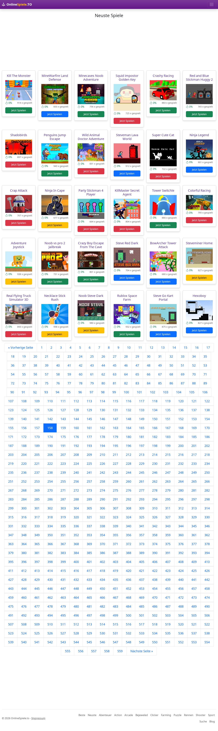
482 (102, 606)
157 (37, 428)
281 (194, 490)
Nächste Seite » (141, 651)
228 (128, 463)
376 (181, 544)
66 (148, 374)
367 (63, 544)
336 (76, 526)
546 (102, 642)
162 (102, 428)
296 (181, 499)
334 (50, 526)
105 (191, 392)
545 (89, 642)
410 (207, 562)
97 (91, 392)
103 (165, 392)
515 (115, 624)
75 (46, 383)
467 (115, 597)
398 (50, 562)
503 (167, 615)
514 (102, 624)
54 (12, 374)
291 (115, 499)
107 (10, 401)
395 (10, 562)
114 (102, 401)
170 (207, 428)
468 (128, 597)
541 (37, 642)
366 (50, 544)
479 (63, 606)
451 (115, 588)
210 (102, 454)
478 (50, 606)
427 (10, 579)
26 (103, 356)
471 (167, 597)
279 (167, 490)
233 (194, 463)
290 (102, 499)
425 (194, 571)
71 (205, 374)
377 (194, 544)
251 (10, 481)
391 (167, 553)
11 (140, 347)
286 (50, 499)
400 (76, 562)
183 (167, 437)
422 (154, 571)
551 (167, 642)
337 (89, 526)
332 (23, 526)
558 (106, 651)
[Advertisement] (109, 44)
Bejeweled (141, 715)
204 (23, 454)
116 (128, 401)
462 (50, 597)
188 (23, 446)
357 (141, 535)
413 (37, 571)
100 (126, 392)
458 (207, 588)
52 (194, 365)
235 (10, 472)
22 (58, 356)
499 (115, 615)
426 (207, 571)
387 (115, 553)
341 (141, 526)
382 (50, 553)
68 (171, 374)
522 (207, 624)
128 (76, 410)
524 (23, 633)
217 (194, 454)
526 (50, 633)
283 (10, 499)
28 (126, 356)
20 (35, 356)
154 (207, 419)
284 (23, 499)
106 (204, 392)
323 (115, 517)
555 (67, 651)
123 (10, 410)
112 (76, 401)
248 (181, 472)
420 (128, 571)
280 (181, 490)
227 (115, 463)
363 (10, 544)
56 (35, 374)
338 (102, 526)
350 (50, 535)
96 (80, 392)
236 (23, 472)
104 (178, 392)
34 (194, 356)
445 (37, 588)
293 (141, 499)
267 (10, 490)
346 (207, 526)
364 (23, 544)
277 (141, 490)
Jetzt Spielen (18, 110)
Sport (211, 715)
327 (167, 517)
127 (63, 410)
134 (154, 410)
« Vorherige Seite (20, 347)
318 (50, 517)
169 (194, 428)
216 (181, 454)
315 (10, 517)
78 (80, 383)
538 (207, 633)
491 (10, 615)
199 (167, 446)
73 (24, 383)
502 (154, 615)
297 (194, 499)
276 (128, 490)
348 (23, 535)
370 (102, 544)
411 (10, 571)
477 (37, 606)
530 (102, 633)
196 (128, 446)
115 (115, 401)
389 (141, 553)
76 (58, 383)
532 (128, 633)
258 (102, 481)
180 (128, 437)
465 (89, 597)
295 (167, 499)
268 (23, 490)
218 (207, 454)
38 (35, 365)
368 (76, 544)
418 (102, 571)
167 (167, 428)
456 (181, 588)
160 (76, 428)
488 (181, 606)
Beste (82, 715)
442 (207, 579)
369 (89, 544)
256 (76, 481)
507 (10, 624)
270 (50, 490)
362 (207, 535)
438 (154, 579)
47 (137, 365)
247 (167, 472)
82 (126, 383)
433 (89, 579)
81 (114, 383)
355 (115, 535)
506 (207, 615)
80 (103, 383)
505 (194, 615)
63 (114, 374)
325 (141, 517)
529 (89, 633)
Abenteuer (105, 715)
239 (63, 472)
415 (63, 571)
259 (115, 481)
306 (102, 508)
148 (128, 419)
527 (63, 633)
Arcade (128, 715)
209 (89, 454)
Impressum (38, 718)
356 (128, 535)
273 (89, 490)
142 (50, 419)
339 (115, 526)
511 (63, 624)
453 (141, 588)
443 (10, 588)
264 (181, 481)
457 (194, 588)
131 (115, 410)
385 (89, 553)
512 (76, 624)
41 (69, 365)
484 (128, 606)
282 (207, 490)
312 (181, 508)
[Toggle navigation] (211, 4)
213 (141, 454)
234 (207, 463)
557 (93, 651)
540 (23, 642)
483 (115, 606)
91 (23, 392)
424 (181, 571)
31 (160, 356)
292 (128, 499)
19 (24, 356)
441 (194, 579)
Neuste (92, 715)
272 (76, 490)
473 (194, 597)
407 (167, 562)
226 (102, 463)
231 (167, 463)
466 (102, 597)
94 (57, 392)
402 (102, 562)
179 (115, 437)
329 (194, 517)
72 (12, 383)
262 (154, 481)
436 (128, 579)
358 (154, 535)
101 (139, 392)
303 (63, 508)
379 (10, 553)
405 (141, 562)
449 (89, 588)
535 (167, 633)
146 (102, 419)
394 (207, 553)
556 (80, 651)
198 (154, 446)
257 (89, 481)
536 (181, 633)
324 (128, 517)
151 (167, 419)
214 (154, 454)
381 (37, 553)
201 (194, 446)
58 (58, 374)
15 (185, 347)
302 (50, 508)
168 (181, 428)
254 (50, 481)
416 (76, 571)
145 (89, 419)
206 (50, 454)
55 (24, 374)
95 (69, 392)
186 (207, 437)
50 (171, 365)
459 (10, 597)
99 (114, 392)
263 (167, 481)
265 (194, 481)
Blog (212, 721)
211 (115, 454)
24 (80, 356)
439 (167, 579)
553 (194, 642)
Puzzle (177, 715)
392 (181, 553)
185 (194, 437)
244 (128, 472)
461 (37, 597)
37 (24, 365)
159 (63, 428)
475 (10, 606)
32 (171, 356)
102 (152, 392)
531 (115, 633)
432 (76, 579)
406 (154, 562)
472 (181, 597)
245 (141, 472)
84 (148, 383)
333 (37, 526)
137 (194, 410)
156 (23, 428)
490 (207, 606)
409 (194, 562)
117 (141, 401)
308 (128, 508)
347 (10, 535)
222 (50, 463)
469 (141, 597)
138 (207, 410)
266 (207, 481)
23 (69, 356)
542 (50, 642)
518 (154, 624)
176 (76, 437)
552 (181, 642)
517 (141, 624)
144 (76, 419)
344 (181, 526)
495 (63, 615)
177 (89, 437)
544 (76, 642)
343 (167, 526)
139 (10, 419)
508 (23, 624)
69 (182, 374)
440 (181, 579)
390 (154, 553)
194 (102, 446)
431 (63, 579)
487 (167, 606)
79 (92, 383)
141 (37, 419)
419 (115, 571)
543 (63, 642)
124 (23, 410)
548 (128, 642)
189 (37, 446)
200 (181, 446)
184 (181, 437)
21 (46, 356)
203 (10, 454)
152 (181, 419)
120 (181, 401)
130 (102, 410)
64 (126, 374)
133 (141, 410)
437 (141, 579)
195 (115, 446)
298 (207, 499)
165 (141, 428)
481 (89, 606)
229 (141, 463)
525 (37, 633)
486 (154, 606)
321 (89, 517)
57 (46, 374)
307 (115, 508)
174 (50, 437)
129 (89, 410)
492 (23, 615)
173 (37, 437)
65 (137, 374)
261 (141, 481)
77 (69, 383)
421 (141, 571)
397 (37, 562)
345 (194, 526)
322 (102, 517)
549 (141, 642)
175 (63, 437)
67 (160, 374)
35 (205, 356)
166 (154, 428)
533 (141, 633)
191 (63, 446)
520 (181, 624)
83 (137, 383)
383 (63, 553)
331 (10, 526)
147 (115, 419)
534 (154, 633)
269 (37, 490)
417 (89, 571)
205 (37, 454)
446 (50, 588)
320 (76, 517)
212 (128, 454)
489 (194, 606)
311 (167, 508)
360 (181, 535)
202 (207, 446)
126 (50, 410)
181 (141, 437)
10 (129, 347)
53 (205, 365)
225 (89, 463)
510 (50, 624)
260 (128, 481)
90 (12, 392)
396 (23, 562)
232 (181, 463)
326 (154, 517)
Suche (203, 721)
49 (160, 365)
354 (102, 535)
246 (154, 472)
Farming (166, 715)
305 (89, 508)
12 (151, 347)
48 (148, 365)
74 (35, 383)
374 (154, 544)
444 (23, 588)
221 (37, 463)
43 (92, 365)
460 (23, 597)
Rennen (188, 715)
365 (37, 544)
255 (63, 481)
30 (148, 356)
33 (182, 356)
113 (89, 401)
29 (137, 356)
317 (37, 517)
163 (115, 428)
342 (154, 526)
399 (63, 562)
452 (128, 588)
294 (154, 499)
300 (23, 508)
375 (167, 544)
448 (76, 588)
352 (76, 535)
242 (102, 472)
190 (50, 446)
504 (181, 615)
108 (23, 401)
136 (181, 410)
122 (207, 401)
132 (128, 410)
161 (89, 428)
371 (115, 544)
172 (23, 437)
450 (102, 588)
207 (63, 454)
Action (118, 715)
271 (63, 490)
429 (37, 579)
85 (160, 383)
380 (23, 553)
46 (126, 365)
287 (63, 499)
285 (37, 499)
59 (69, 374)
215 (167, 454)
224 (76, 463)
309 (141, 508)
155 (10, 428)
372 (128, 544)
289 (89, 499)
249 (194, 472)
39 (46, 365)
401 (89, 562)
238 (50, 472)
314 (207, 508)
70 (194, 374)
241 (89, 472)
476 (23, 606)
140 (23, 419)
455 (167, 588)
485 (141, 606)
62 (103, 374)
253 (37, 481)
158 (50, 428)
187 (10, 446)
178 (102, 437)
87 (182, 383)
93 (46, 392)
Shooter (201, 715)
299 (10, 508)
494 (50, 615)
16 (197, 347)
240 (76, 472)
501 (141, 615)
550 (154, 642)
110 (50, 401)
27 (114, 356)
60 (80, 374)
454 (154, 588)
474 (207, 597)
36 (12, 365)
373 (141, 544)
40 (58, 365)
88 (194, 383)
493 (37, 615)
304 (76, 508)
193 (89, 446)
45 (114, 365)
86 (171, 383)
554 (207, 642)
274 (102, 490)
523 (10, 633)
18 (12, 356)
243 (115, 472)
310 (154, 508)
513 (89, 624)
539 (10, 642)
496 (76, 615)
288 (76, 499)
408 (181, 562)
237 (37, 472)
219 (10, 463)
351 (63, 535)
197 (141, 446)
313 (194, 508)
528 (76, 633)
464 (76, 597)
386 (102, 553)
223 (63, 463)
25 (92, 356)
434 (102, 579)
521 (194, 624)
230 (154, 463)
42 (80, 365)
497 (89, 615)
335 (63, 526)
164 (128, 428)
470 (154, 597)
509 (37, 624)
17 (208, 347)
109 (37, 401)
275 (115, 490)
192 (76, 446)
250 (207, 472)
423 (167, 571)
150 (154, 419)
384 (76, 553)
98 (103, 392)
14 (174, 347)
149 (141, 419)
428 (23, 579)
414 (50, 571)
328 (181, 517)
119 (167, 401)
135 (167, 410)
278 (154, 490)
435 (115, 579)
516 (128, 624)
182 (154, 437)
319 (63, 517)
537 (194, 633)
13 (163, 347)
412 (23, 571)
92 (35, 392)
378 (207, 544)
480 (76, 606)
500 (128, 615)
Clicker (154, 715)
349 (37, 535)
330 (207, 517)
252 (23, 481)
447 (63, 588)
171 (10, 437)
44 (103, 365)
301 (37, 508)
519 (167, 624)
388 (128, 553)
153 (194, 419)
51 (182, 365)
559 (120, 651)
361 (194, 535)
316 (23, 517)
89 (205, 383)
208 (76, 454)
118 (154, 401)
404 (128, 562)
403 (115, 562)
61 (92, 374)
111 (63, 401)
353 (89, 535)
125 (37, 410)
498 (102, 615)
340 (128, 526)
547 (115, 642)
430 (50, 579)
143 (63, 419)
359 (167, 535)
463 (63, 597)
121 (194, 401)
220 (23, 463)
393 (194, 553)
